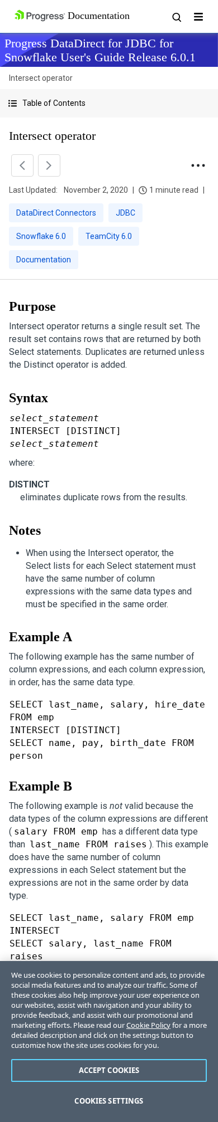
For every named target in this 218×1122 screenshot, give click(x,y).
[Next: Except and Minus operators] (49, 165)
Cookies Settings (108, 1101)
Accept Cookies (109, 1070)
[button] (109, 103)
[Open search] (176, 16)
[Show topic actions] (198, 165)
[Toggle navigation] (198, 16)
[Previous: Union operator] (22, 165)
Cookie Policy (148, 1025)
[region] (109, 1041)
